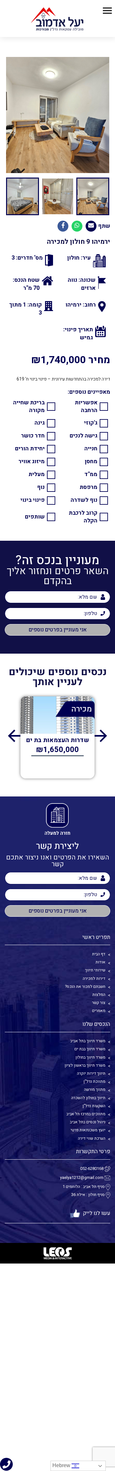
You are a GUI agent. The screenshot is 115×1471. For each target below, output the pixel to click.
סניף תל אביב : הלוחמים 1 (84, 1187)
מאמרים (98, 1011)
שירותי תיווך (95, 970)
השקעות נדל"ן (93, 1106)
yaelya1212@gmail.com (81, 1178)
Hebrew (62, 1465)
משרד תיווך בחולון (90, 1057)
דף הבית (98, 954)
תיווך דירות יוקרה (91, 1073)
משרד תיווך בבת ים (89, 1049)
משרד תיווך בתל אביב (87, 1041)
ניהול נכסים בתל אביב (87, 1122)
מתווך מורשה (94, 1089)
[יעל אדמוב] (57, 18)
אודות (100, 962)
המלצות (98, 995)
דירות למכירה (94, 978)
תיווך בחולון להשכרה (88, 1098)
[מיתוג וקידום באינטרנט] (57, 1253)
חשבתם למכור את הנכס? (85, 986)
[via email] (91, 226)
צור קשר (98, 1003)
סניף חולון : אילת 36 (88, 1195)
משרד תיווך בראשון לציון (85, 1065)
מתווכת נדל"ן (94, 1081)
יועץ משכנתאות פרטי (88, 1130)
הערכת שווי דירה (91, 1138)
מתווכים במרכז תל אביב (85, 1114)
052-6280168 (91, 1169)
